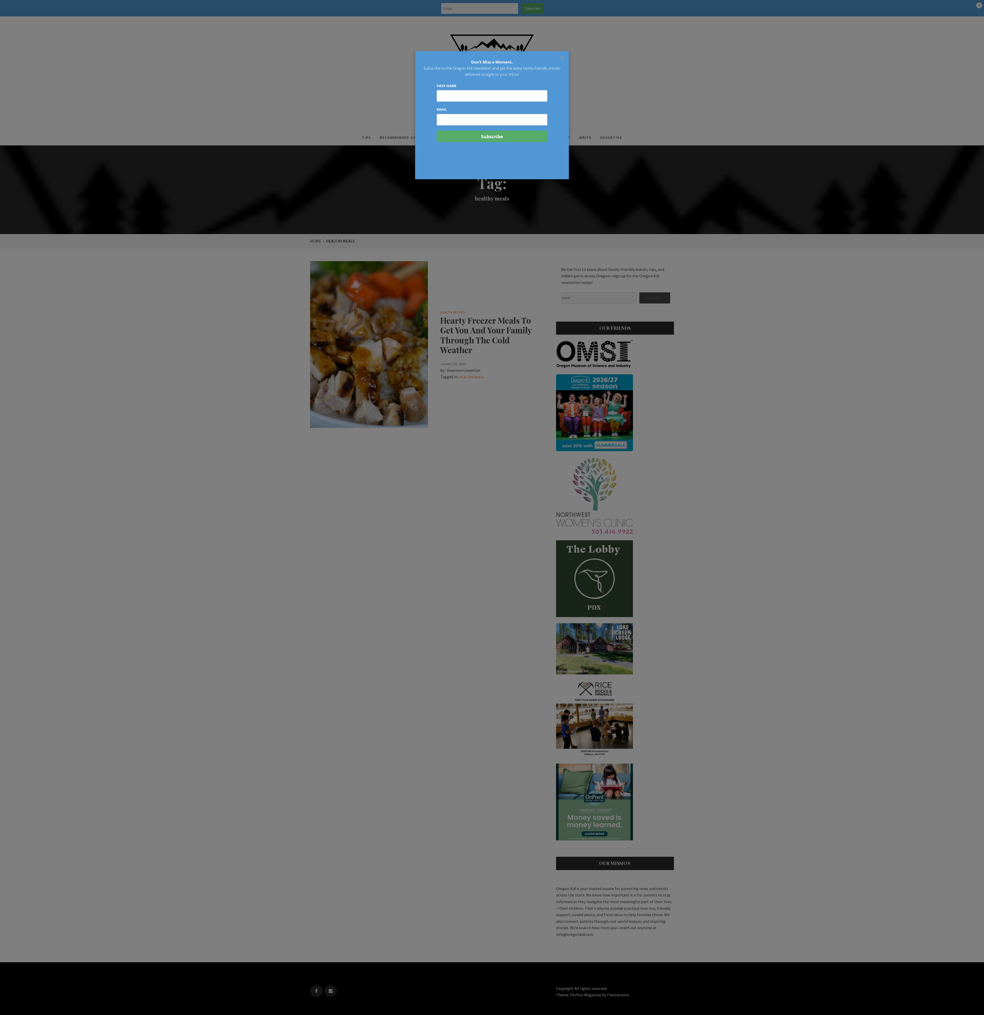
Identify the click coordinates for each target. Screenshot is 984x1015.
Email (442, 109)
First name (446, 85)
